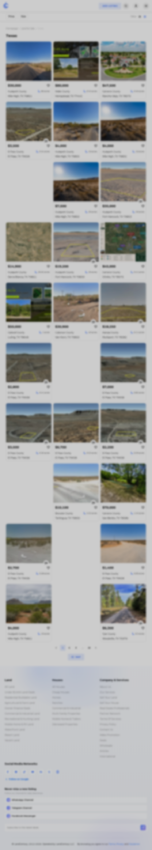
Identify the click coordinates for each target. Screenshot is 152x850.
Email (26, 421)
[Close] (130, 406)
